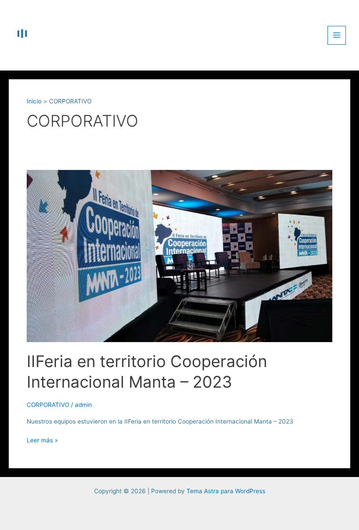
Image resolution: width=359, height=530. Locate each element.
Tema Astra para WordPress (226, 491)
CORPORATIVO (48, 404)
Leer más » (42, 439)
